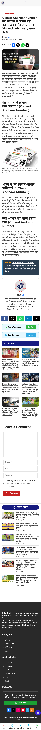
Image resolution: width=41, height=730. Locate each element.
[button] (30, 3)
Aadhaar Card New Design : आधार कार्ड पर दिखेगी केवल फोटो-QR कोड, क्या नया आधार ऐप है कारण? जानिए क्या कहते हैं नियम (30, 389)
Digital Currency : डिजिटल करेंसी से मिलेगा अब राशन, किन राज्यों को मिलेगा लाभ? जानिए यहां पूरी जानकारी (10, 388)
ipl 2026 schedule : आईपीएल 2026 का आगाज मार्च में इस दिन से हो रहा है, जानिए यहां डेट (27, 537)
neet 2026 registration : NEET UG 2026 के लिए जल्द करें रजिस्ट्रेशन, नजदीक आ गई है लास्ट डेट (30, 362)
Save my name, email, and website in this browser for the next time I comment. (21, 483)
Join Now (31, 327)
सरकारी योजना (9, 14)
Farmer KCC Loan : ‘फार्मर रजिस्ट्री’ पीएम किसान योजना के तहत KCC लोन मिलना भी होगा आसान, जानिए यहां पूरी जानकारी (30, 413)
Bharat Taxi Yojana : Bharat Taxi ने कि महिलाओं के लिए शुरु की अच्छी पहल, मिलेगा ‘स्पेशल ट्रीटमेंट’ (10, 412)
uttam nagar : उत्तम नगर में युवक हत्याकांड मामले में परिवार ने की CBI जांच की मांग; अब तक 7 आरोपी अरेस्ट (27, 579)
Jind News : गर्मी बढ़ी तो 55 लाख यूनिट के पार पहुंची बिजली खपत (27, 526)
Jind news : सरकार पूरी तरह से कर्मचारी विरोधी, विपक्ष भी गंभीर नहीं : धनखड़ (27, 515)
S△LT (22, 720)
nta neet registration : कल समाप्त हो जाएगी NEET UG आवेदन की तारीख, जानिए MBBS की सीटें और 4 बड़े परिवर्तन (26, 565)
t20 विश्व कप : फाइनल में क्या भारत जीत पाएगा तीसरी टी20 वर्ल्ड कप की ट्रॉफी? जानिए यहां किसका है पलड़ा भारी (27, 551)
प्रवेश (5, 37)
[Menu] (37, 3)
